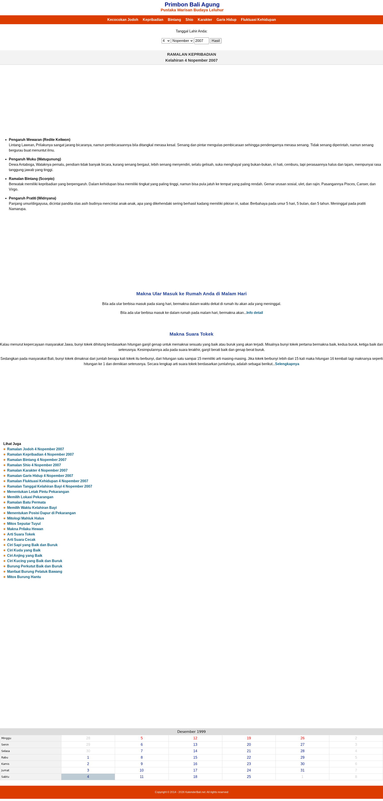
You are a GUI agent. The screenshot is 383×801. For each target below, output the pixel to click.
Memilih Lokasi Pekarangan (30, 497)
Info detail (254, 313)
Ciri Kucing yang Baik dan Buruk (34, 561)
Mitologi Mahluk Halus (25, 518)
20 (249, 744)
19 (249, 738)
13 (195, 744)
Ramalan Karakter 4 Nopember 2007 (37, 470)
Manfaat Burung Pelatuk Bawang (34, 571)
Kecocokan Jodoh (122, 20)
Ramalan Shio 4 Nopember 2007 (34, 465)
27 (303, 744)
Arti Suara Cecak (21, 539)
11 (142, 777)
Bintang (174, 20)
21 (249, 751)
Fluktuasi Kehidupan (258, 20)
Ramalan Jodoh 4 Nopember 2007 (35, 449)
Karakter (205, 20)
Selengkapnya (287, 364)
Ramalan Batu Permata (26, 502)
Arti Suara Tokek (21, 534)
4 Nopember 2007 (201, 60)
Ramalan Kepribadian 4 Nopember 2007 (40, 454)
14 (195, 751)
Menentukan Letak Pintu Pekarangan (38, 492)
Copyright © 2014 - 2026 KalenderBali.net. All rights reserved (191, 792)
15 (195, 757)
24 (249, 770)
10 (142, 770)
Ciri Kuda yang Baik (24, 550)
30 (303, 764)
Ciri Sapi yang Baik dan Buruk (32, 545)
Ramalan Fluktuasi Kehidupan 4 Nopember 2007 (47, 481)
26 (303, 738)
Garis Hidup (226, 20)
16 (195, 764)
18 (195, 777)
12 (195, 738)
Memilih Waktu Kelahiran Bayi (32, 508)
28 (303, 751)
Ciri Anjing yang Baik (24, 555)
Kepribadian (153, 20)
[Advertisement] (191, 100)
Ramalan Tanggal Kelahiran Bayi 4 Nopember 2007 (49, 486)
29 (303, 757)
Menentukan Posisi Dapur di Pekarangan (41, 513)
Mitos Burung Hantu (24, 577)
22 (249, 757)
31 (303, 770)
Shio (189, 20)
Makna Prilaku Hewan (25, 529)
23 (249, 764)
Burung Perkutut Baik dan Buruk (34, 566)
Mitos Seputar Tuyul (24, 523)
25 (249, 777)
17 (195, 770)
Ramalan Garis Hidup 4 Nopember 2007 (40, 476)
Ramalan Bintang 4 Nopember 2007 (36, 460)
